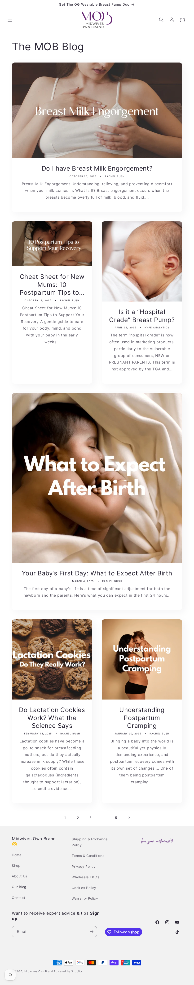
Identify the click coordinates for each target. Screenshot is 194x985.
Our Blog (19, 887)
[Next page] (129, 818)
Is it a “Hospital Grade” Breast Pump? (142, 315)
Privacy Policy (83, 866)
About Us (19, 876)
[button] (10, 20)
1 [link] (65, 817)
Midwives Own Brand (38, 971)
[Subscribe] (91, 931)
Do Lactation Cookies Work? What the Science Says (52, 717)
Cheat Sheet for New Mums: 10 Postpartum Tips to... (52, 284)
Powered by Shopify (68, 971)
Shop (16, 865)
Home (16, 855)
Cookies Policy (84, 888)
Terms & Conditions (88, 856)
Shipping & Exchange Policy (89, 842)
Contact (18, 898)
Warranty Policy (85, 898)
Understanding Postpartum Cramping (142, 717)
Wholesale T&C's (85, 877)
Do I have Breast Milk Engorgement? (97, 168)
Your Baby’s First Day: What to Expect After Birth (97, 573)
